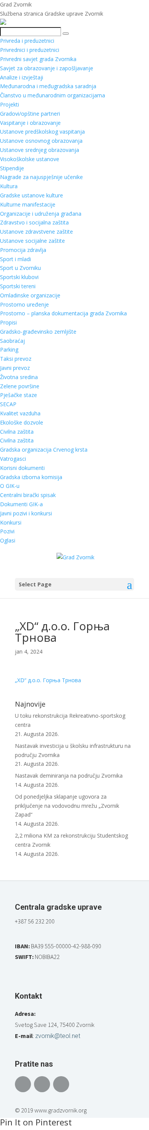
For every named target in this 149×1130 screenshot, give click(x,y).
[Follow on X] (42, 1084)
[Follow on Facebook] (23, 1084)
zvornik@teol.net (57, 1036)
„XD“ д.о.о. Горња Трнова (48, 680)
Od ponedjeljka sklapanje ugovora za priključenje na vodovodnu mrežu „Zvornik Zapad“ (67, 805)
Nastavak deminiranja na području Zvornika (69, 775)
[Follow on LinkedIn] (61, 1084)
